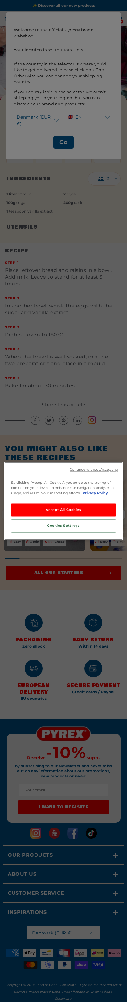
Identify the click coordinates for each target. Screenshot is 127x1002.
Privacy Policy (95, 493)
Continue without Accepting (94, 470)
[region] (63, 501)
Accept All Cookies (63, 510)
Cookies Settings (63, 526)
